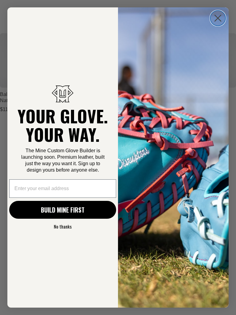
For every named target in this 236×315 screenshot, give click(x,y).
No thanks (63, 226)
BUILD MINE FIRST (63, 209)
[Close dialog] (218, 18)
